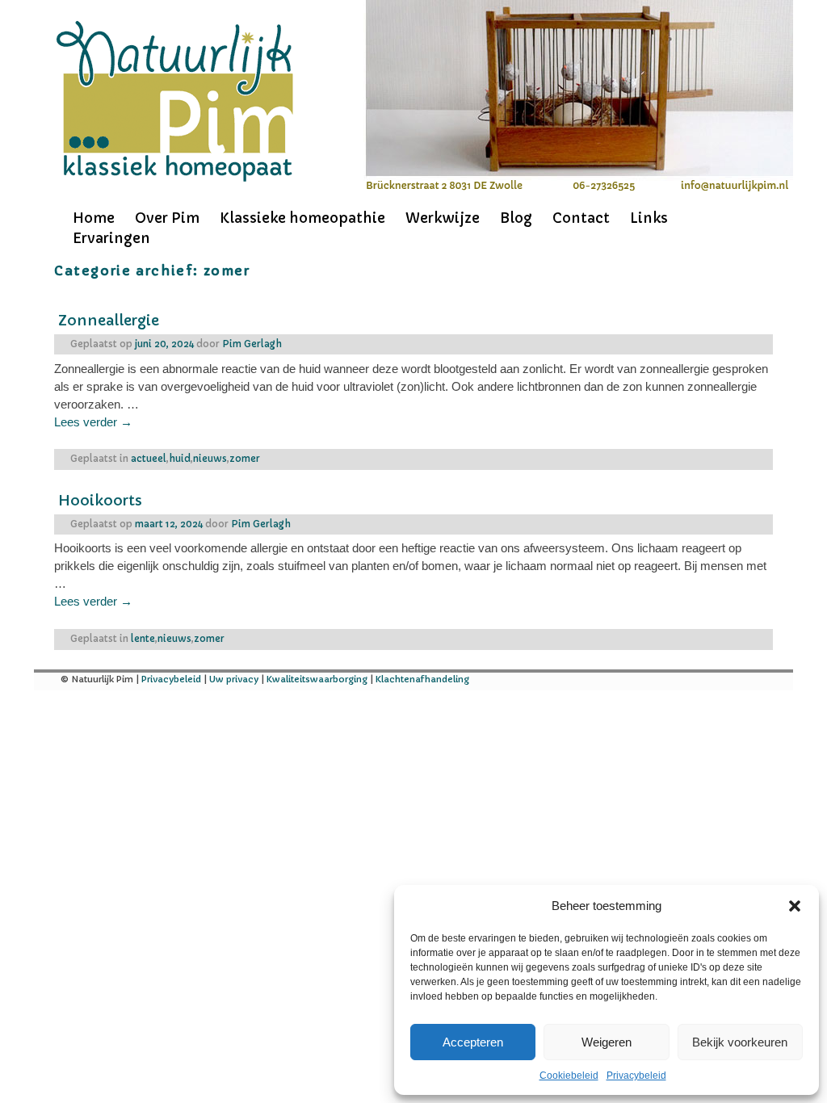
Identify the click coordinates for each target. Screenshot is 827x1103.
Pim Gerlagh (252, 344)
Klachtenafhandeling (422, 679)
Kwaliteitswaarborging (317, 679)
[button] (795, 906)
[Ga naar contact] (577, 185)
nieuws (210, 458)
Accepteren (473, 1042)
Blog (516, 218)
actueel (148, 458)
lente (143, 638)
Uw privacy (233, 679)
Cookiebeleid (568, 1075)
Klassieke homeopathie (302, 218)
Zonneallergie (108, 320)
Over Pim (167, 218)
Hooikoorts (100, 500)
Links (649, 218)
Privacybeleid (636, 1075)
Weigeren (606, 1042)
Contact (581, 218)
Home (94, 218)
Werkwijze (442, 218)
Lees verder (93, 422)
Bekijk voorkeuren (739, 1042)
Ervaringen (111, 238)
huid (180, 458)
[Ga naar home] (174, 102)
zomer (244, 458)
